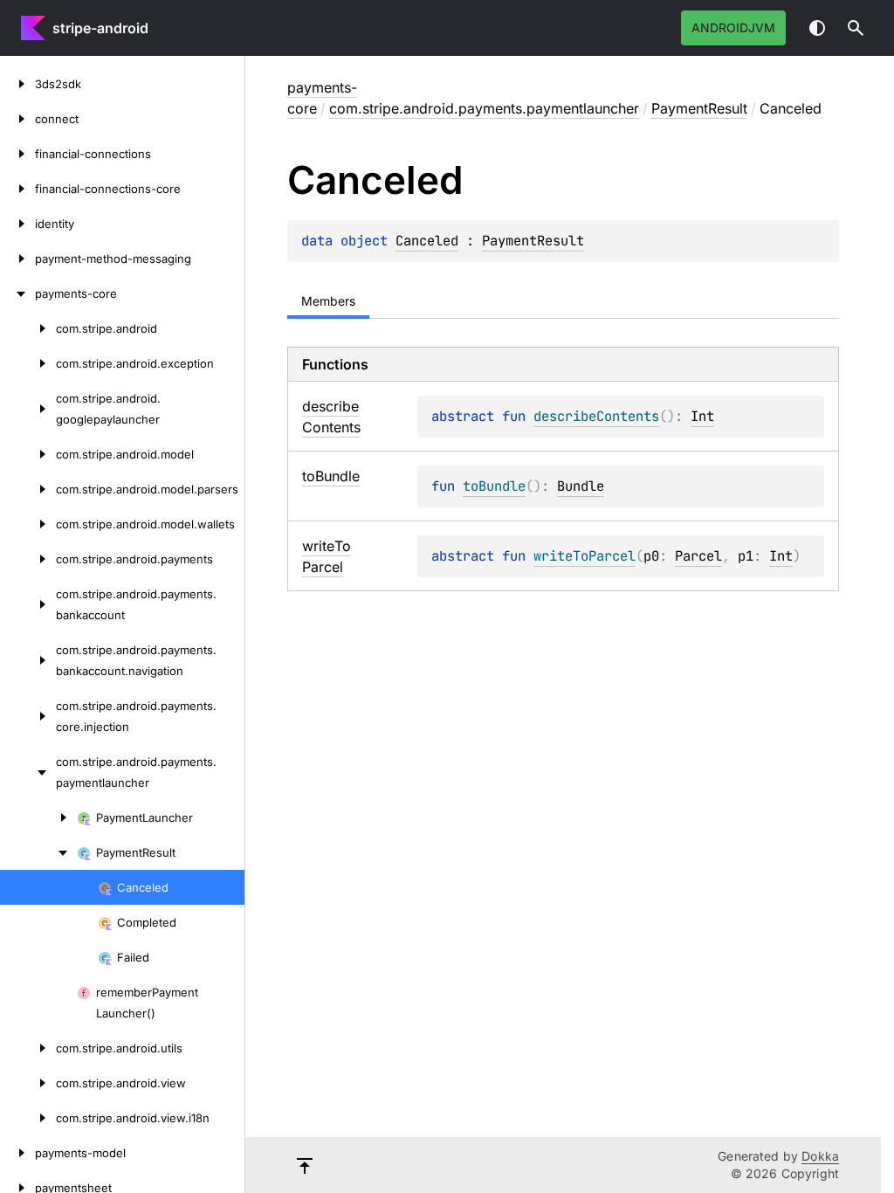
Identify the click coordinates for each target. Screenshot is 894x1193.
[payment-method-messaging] (17, 258)
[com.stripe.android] (28, 328)
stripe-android (100, 28)
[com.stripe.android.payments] (28, 558)
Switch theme (817, 27)
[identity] (17, 223)
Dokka (820, 1155)
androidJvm (733, 27)
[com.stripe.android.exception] (28, 363)
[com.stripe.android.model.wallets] (28, 524)
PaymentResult (699, 108)
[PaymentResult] (38, 852)
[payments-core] (17, 293)
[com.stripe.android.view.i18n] (28, 1117)
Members (328, 300)
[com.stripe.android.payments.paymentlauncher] (28, 772)
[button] (855, 27)
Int (702, 416)
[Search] (855, 27)
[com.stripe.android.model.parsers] (28, 489)
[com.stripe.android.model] (28, 454)
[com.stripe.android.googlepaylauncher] (28, 409)
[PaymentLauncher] (38, 817)
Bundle (580, 486)
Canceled (426, 240)
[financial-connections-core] (17, 188)
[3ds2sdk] (17, 83)
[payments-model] (17, 1152)
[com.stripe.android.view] (28, 1082)
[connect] (17, 118)
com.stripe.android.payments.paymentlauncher (484, 108)
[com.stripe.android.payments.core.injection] (28, 716)
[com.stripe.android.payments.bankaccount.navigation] (28, 660)
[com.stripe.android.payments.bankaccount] (28, 604)
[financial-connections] (17, 153)
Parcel (698, 556)
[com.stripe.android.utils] (28, 1048)
